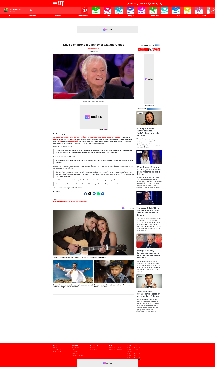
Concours (75, 353)
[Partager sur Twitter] (89, 194)
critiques (67, 201)
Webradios (32, 16)
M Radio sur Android (115, 349)
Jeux (178, 16)
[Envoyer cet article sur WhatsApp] (98, 194)
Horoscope (201, 16)
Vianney (59, 141)
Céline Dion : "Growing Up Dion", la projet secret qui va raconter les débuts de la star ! (149, 170)
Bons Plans (75, 347)
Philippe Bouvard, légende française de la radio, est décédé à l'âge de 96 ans (148, 254)
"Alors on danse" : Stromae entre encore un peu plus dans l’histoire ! (148, 293)
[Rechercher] (160, 3)
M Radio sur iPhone (115, 347)
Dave (55, 139)
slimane (73, 201)
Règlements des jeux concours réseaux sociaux (133, 349)
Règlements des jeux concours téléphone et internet (134, 359)
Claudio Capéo (74, 141)
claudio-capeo (79, 201)
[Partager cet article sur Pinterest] (94, 194)
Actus (107, 16)
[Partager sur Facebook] (85, 194)
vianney (56, 201)
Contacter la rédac (78, 355)
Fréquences (83, 16)
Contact (55, 347)
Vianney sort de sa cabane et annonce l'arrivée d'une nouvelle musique (147, 132)
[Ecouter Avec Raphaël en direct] (149, 49)
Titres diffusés (57, 349)
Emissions (57, 16)
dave (63, 201)
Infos (73, 349)
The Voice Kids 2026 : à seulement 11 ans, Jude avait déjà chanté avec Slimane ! (147, 211)
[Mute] (30, 10)
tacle (85, 201)
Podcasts (155, 16)
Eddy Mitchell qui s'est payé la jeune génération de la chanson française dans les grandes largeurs (88, 137)
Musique (131, 16)
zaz (59, 201)
